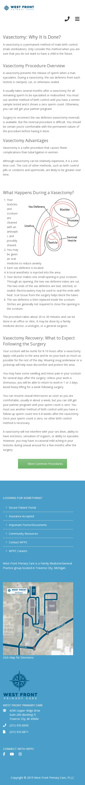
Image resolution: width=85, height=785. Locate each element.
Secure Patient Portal (22, 507)
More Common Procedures (45, 464)
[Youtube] (14, 755)
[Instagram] (22, 755)
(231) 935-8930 (18, 725)
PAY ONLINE (74, 8)
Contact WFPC (18, 542)
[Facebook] (6, 755)
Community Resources (23, 533)
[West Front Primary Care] (19, 8)
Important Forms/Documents (28, 525)
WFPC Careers (18, 551)
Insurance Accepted (21, 516)
